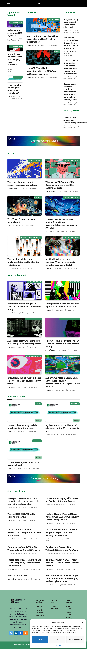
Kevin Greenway (12, 188)
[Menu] (8, 3)
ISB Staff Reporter (68, 51)
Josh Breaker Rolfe (12, 569)
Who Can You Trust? (17, 575)
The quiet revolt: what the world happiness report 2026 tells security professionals (61, 532)
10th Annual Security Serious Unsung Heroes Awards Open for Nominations (71, 42)
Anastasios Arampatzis (52, 539)
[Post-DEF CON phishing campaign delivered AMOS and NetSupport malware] (43, 57)
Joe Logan (10, 39)
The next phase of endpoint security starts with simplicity (22, 183)
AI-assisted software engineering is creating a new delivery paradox (24, 342)
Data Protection (53, 19)
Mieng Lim (10, 226)
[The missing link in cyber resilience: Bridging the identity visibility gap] (24, 246)
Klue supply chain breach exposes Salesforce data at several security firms (24, 380)
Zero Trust (37, 197)
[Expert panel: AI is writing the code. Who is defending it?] (15, 79)
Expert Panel (18, 77)
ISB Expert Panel (16, 396)
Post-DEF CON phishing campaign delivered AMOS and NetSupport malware (41, 71)
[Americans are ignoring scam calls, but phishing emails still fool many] (24, 290)
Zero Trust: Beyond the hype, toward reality (21, 220)
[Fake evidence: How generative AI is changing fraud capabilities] (15, 48)
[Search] (78, 3)
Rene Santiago (11, 579)
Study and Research (17, 491)
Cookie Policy (57, 645)
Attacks (56, 52)
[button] (83, 622)
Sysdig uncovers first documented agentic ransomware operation (62, 305)
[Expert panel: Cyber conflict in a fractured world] (24, 449)
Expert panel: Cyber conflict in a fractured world (23, 464)
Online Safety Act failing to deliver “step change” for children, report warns (24, 532)
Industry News (71, 110)
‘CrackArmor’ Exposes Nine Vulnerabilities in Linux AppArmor (62, 548)
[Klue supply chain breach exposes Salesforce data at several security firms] (24, 364)
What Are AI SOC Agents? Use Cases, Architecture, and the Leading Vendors (60, 185)
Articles (11, 153)
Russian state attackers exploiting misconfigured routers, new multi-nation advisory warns (70, 92)
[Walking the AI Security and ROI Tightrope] (15, 24)
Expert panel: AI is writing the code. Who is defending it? (14, 89)
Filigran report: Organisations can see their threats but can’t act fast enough (62, 343)
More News (69, 12)
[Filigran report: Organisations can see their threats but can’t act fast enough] (62, 327)
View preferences (75, 639)
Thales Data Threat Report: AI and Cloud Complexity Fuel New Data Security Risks (24, 562)
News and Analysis (17, 275)
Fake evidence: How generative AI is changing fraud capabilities (14, 59)
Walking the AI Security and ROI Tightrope (14, 33)
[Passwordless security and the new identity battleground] (24, 412)
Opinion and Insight (13, 13)
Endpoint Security (35, 160)
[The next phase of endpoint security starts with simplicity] (24, 168)
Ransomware (74, 282)
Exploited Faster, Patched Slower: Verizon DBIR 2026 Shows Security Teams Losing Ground (62, 516)
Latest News (32, 12)
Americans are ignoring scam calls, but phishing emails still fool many (24, 306)
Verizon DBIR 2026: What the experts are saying (21, 515)
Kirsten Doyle (11, 96)
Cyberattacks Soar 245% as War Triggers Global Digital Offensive (23, 548)
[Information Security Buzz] (43, 3)
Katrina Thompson (50, 191)
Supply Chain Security (33, 356)
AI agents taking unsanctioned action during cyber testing (70, 23)
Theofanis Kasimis (50, 268)
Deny (57, 639)
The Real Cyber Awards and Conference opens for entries (71, 120)
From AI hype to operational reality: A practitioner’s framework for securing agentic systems (61, 223)
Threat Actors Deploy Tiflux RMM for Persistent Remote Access (61, 500)
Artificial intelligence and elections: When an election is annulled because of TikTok (60, 262)
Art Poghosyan (49, 231)
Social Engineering (34, 282)
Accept (40, 639)
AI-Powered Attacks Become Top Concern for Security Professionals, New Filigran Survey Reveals (62, 382)
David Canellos (11, 268)
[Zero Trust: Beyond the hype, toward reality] (24, 206)
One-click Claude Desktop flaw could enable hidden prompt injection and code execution (70, 67)
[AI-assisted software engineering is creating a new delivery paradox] (24, 327)
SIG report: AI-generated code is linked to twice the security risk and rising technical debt (23, 501)
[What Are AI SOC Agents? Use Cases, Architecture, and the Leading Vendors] (62, 168)
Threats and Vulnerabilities (69, 319)
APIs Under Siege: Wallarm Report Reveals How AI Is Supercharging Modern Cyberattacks (62, 578)
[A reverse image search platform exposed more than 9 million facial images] (43, 25)
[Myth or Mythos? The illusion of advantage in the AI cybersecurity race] (62, 412)
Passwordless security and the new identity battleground (22, 427)
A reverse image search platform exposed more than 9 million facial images (42, 39)
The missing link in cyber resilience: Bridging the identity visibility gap (23, 262)
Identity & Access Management (30, 237)
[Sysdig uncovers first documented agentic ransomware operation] (62, 290)
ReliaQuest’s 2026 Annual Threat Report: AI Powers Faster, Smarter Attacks (62, 562)
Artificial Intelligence (17, 22)
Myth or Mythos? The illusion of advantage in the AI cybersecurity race (62, 428)
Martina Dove (11, 68)
